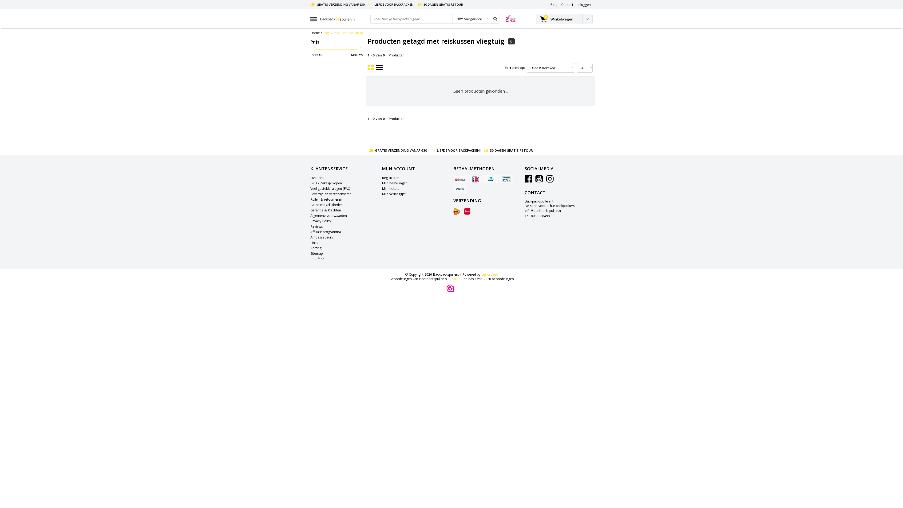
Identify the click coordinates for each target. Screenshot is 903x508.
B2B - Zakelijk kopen (326, 183)
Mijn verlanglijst (394, 194)
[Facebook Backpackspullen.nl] (528, 180)
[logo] (343, 19)
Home (315, 33)
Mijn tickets (390, 188)
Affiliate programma (325, 232)
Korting (315, 248)
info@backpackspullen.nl (543, 210)
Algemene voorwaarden (328, 215)
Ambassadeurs (321, 237)
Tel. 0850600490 (537, 216)
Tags (326, 33)
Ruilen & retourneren (326, 199)
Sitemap (316, 253)
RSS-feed (317, 259)
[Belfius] (460, 179)
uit (455, 279)
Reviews (316, 226)
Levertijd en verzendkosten (331, 194)
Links (314, 242)
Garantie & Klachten (325, 210)
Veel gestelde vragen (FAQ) (331, 188)
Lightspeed (489, 274)
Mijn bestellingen (395, 183)
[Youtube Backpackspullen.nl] (539, 180)
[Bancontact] (506, 179)
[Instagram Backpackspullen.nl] (550, 180)
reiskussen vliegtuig (348, 33)
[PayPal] (460, 189)
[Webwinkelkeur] (450, 288)
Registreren (390, 177)
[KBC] (491, 179)
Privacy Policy (320, 221)
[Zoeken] (495, 19)
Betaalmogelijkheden (326, 204)
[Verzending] (456, 211)
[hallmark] (510, 18)
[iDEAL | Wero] (476, 179)
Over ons (317, 177)
